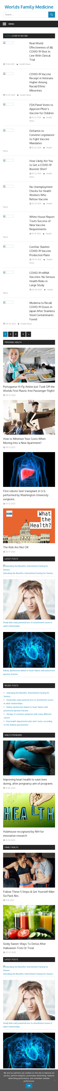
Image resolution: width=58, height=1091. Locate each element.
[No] (54, 1080)
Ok (29, 1086)
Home (7, 36)
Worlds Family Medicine (29, 7)
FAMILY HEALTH (11, 847)
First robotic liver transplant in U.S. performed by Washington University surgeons (25, 495)
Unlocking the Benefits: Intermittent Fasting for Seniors (28, 573)
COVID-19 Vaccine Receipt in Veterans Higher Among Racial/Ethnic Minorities (41, 82)
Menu (11, 24)
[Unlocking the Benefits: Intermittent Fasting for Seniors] (29, 569)
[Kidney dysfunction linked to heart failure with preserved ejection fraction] (29, 667)
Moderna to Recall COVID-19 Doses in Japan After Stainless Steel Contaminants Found (42, 311)
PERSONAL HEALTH (13, 342)
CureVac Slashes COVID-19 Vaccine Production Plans (40, 251)
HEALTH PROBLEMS (13, 735)
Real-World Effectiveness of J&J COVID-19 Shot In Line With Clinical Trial (41, 51)
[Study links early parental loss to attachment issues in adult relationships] (29, 619)
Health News (25, 64)
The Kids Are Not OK (15, 547)
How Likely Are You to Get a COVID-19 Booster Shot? (41, 165)
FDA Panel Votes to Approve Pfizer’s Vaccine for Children (41, 109)
